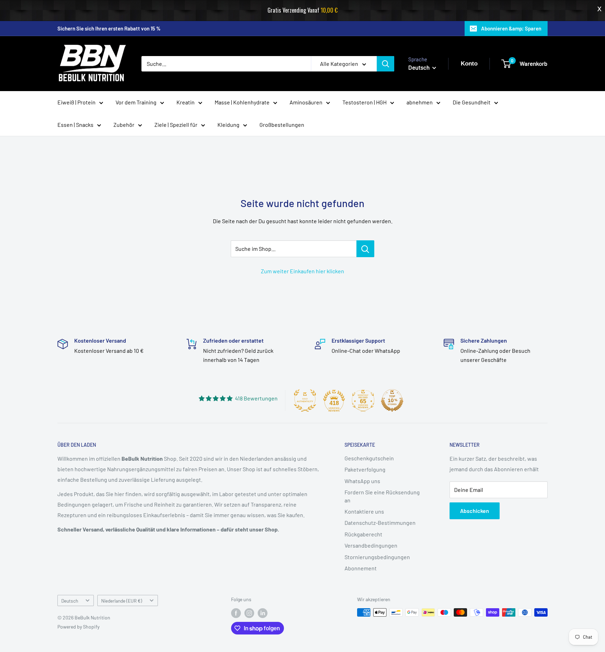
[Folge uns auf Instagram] (249, 613)
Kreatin (185, 102)
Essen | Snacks (75, 124)
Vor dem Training (136, 102)
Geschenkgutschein (369, 458)
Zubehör (123, 124)
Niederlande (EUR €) (121, 601)
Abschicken (474, 510)
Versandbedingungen (371, 545)
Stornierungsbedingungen (377, 557)
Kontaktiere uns (364, 511)
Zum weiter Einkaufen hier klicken (302, 271)
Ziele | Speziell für (175, 124)
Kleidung (228, 124)
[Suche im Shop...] (365, 248)
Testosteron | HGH (364, 102)
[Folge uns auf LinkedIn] (262, 613)
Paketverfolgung (365, 469)
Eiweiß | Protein (76, 102)
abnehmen (419, 102)
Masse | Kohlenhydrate (242, 102)
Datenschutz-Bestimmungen (380, 522)
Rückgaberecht (363, 534)
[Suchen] (385, 63)
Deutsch (69, 601)
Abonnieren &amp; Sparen (511, 28)
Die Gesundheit (472, 102)
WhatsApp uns (362, 481)
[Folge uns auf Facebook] (236, 613)
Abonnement (361, 568)
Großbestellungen (281, 124)
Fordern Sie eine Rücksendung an (382, 496)
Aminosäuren (306, 102)
